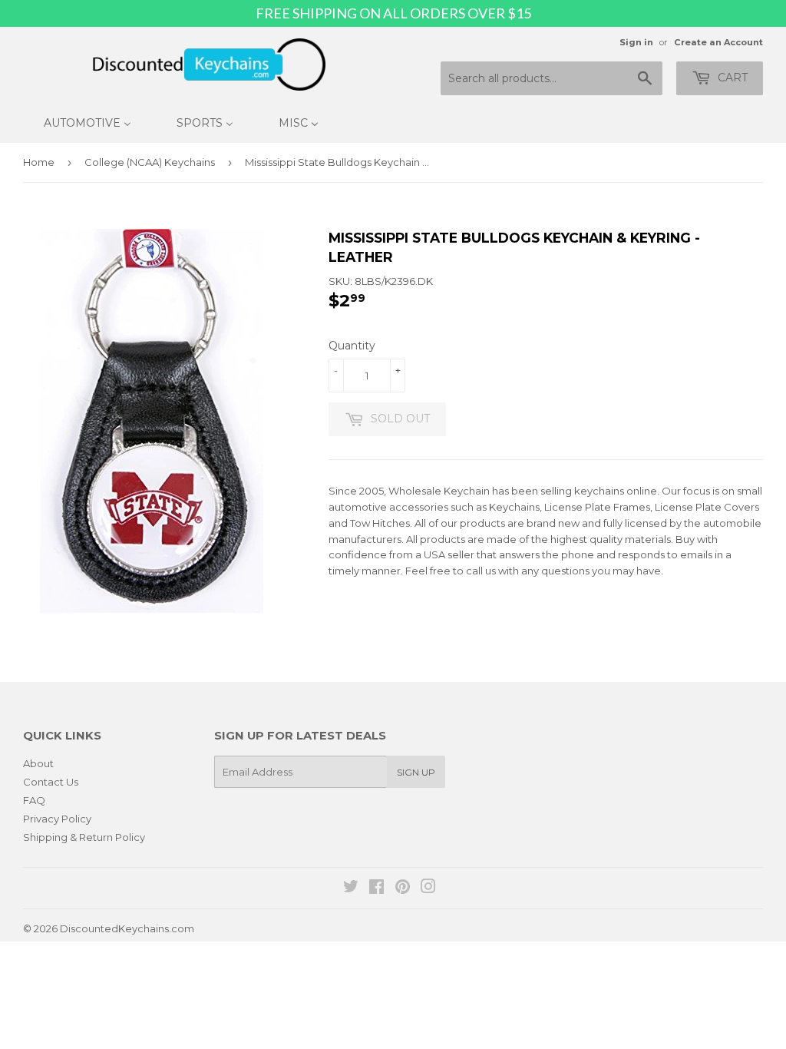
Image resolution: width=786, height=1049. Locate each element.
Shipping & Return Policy (84, 837)
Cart (731, 77)
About (38, 763)
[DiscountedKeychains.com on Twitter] (350, 888)
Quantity (352, 345)
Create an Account (718, 42)
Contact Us (50, 782)
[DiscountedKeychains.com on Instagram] (428, 888)
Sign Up (416, 772)
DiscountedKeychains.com (127, 928)
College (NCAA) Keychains (149, 162)
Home (38, 162)
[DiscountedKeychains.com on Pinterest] (403, 888)
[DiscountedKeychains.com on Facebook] (376, 888)
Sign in (636, 42)
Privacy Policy (57, 818)
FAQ (34, 800)
